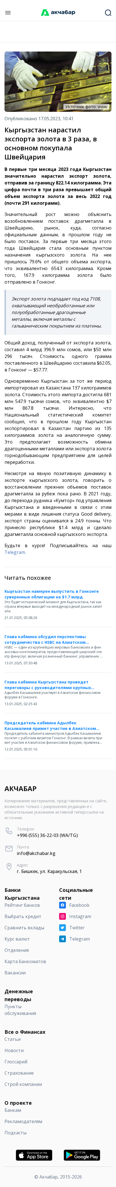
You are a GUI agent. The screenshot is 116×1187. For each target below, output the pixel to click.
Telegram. (15, 552)
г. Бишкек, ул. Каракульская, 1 (49, 871)
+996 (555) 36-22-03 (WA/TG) (47, 835)
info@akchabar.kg (36, 853)
